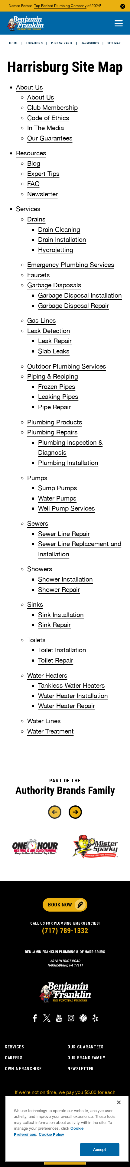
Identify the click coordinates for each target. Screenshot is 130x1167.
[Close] (118, 1102)
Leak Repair (55, 340)
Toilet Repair (55, 660)
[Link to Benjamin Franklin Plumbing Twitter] (46, 1019)
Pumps (37, 477)
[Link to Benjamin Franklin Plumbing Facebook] (34, 1019)
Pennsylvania (62, 43)
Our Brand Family (86, 1057)
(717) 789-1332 (65, 930)
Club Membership (52, 107)
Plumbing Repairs (52, 432)
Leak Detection (48, 330)
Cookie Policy (51, 1134)
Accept (99, 1149)
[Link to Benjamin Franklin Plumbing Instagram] (71, 1019)
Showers (39, 568)
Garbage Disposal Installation (80, 295)
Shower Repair (59, 589)
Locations (34, 43)
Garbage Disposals (54, 284)
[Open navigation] (119, 23)
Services (28, 208)
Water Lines (44, 720)
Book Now (60, 905)
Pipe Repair (54, 406)
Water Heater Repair (66, 705)
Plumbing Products (54, 422)
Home (13, 43)
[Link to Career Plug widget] (83, 1019)
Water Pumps (57, 498)
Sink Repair (54, 624)
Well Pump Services (66, 508)
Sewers (37, 523)
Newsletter (42, 193)
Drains (36, 219)
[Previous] (54, 812)
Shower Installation (65, 579)
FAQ (33, 183)
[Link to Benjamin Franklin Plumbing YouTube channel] (59, 1019)
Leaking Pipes (58, 396)
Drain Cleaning (59, 229)
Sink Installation (61, 614)
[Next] (75, 812)
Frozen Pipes (56, 386)
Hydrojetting (55, 249)
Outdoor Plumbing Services (66, 366)
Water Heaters (47, 675)
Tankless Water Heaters (71, 685)
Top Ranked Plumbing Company (60, 6)
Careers (14, 1057)
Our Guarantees (50, 138)
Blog (33, 163)
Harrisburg (90, 43)
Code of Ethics (48, 117)
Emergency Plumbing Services (70, 264)
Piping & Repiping (52, 376)
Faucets (38, 274)
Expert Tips (43, 173)
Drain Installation (62, 239)
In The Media (45, 127)
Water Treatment (50, 731)
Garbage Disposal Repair (73, 305)
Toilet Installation (62, 649)
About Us (29, 87)
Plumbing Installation (68, 462)
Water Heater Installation (73, 695)
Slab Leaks (54, 351)
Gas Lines (41, 320)
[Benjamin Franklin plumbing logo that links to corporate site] (25, 24)
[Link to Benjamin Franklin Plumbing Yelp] (95, 1019)
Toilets (36, 639)
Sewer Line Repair (64, 533)
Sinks (35, 604)
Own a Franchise (23, 1068)
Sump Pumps (57, 487)
